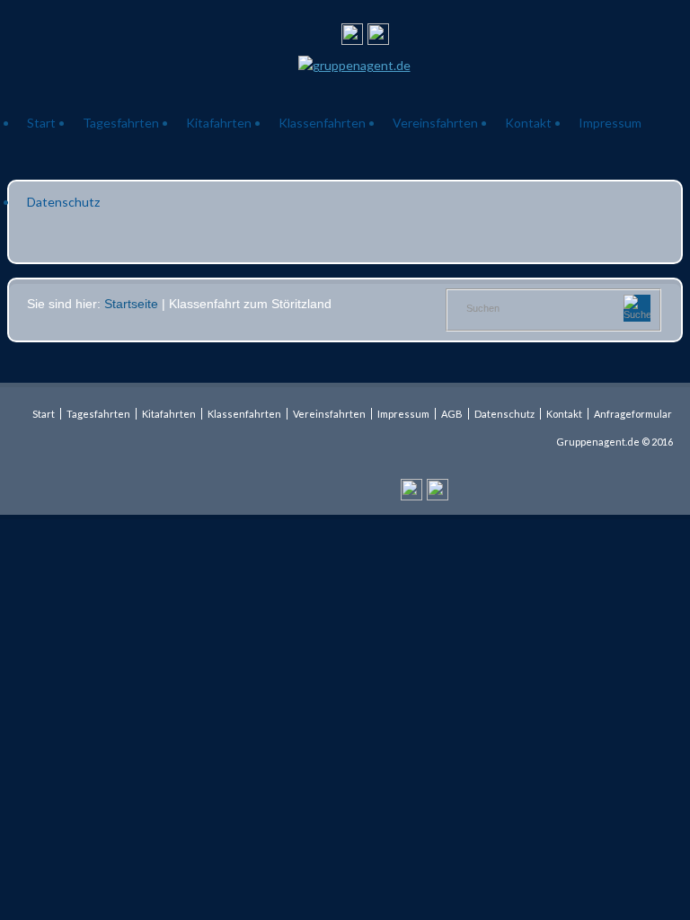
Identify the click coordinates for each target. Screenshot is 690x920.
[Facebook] (378, 36)
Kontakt (528, 122)
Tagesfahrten (121, 122)
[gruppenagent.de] (354, 65)
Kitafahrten (219, 122)
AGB (452, 414)
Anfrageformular (633, 414)
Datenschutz (63, 201)
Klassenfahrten (322, 122)
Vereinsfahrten (435, 122)
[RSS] (352, 36)
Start (41, 122)
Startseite (131, 303)
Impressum (610, 122)
